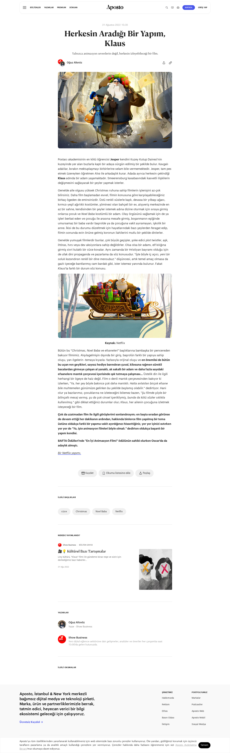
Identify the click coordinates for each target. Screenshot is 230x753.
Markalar (196, 698)
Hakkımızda (168, 698)
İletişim (166, 724)
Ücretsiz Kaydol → (31, 722)
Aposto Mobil (198, 718)
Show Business (69, 545)
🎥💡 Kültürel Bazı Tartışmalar (82, 551)
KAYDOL (189, 7)
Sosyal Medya (199, 724)
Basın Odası (168, 718)
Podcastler (197, 704)
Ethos (165, 711)
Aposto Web (198, 711)
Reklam (166, 704)
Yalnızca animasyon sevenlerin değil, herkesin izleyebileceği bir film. (115, 53)
